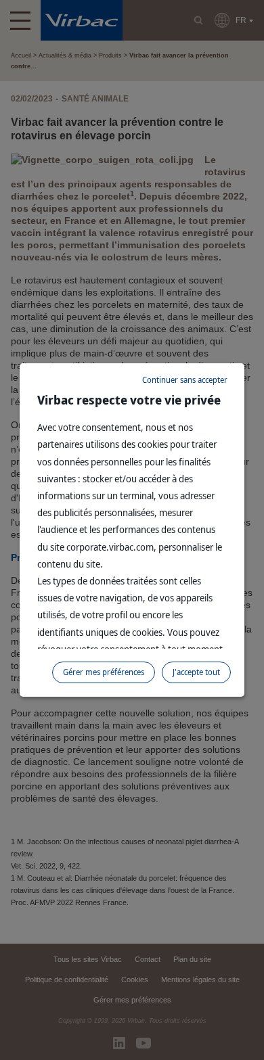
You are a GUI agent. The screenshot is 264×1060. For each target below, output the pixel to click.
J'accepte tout (196, 672)
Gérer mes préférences (103, 672)
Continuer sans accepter (184, 380)
